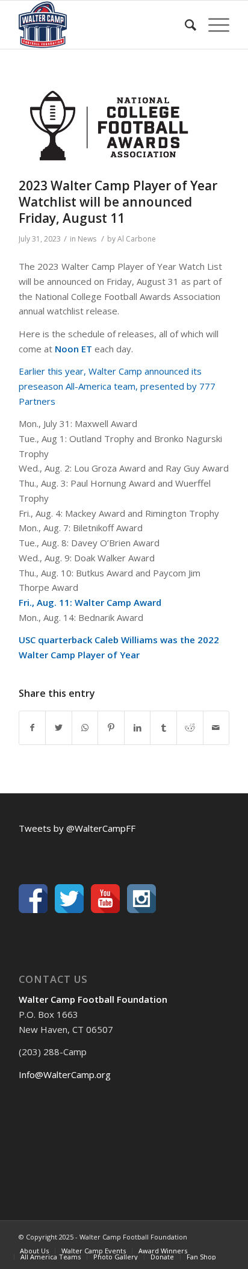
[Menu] (212, 25)
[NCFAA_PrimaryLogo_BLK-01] (109, 126)
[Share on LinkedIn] (137, 727)
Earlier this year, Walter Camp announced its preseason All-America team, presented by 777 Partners (117, 386)
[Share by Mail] (216, 727)
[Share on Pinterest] (111, 727)
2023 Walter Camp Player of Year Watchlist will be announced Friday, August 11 (118, 202)
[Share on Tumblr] (163, 727)
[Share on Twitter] (59, 727)
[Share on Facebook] (32, 727)
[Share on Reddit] (190, 727)
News (87, 239)
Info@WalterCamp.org (65, 1074)
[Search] (184, 25)
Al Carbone (136, 239)
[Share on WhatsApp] (85, 727)
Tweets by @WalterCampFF (77, 828)
